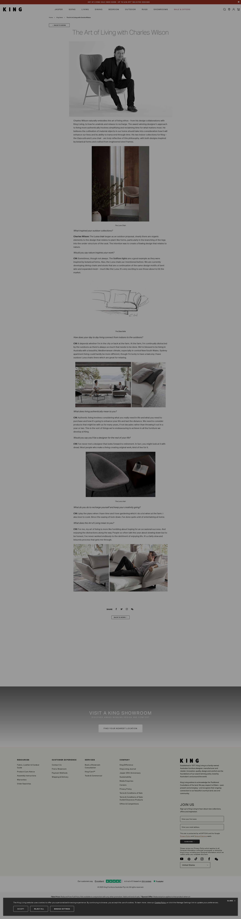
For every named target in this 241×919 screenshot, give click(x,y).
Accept (20, 909)
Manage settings (62, 909)
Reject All (39, 909)
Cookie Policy (160, 903)
